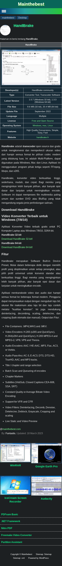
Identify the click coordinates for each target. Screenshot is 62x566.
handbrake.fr (43, 137)
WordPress (44, 558)
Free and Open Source (43, 121)
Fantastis (10, 433)
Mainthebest (31, 4)
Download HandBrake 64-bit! (17, 247)
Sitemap (47, 554)
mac (44, 125)
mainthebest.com (11, 429)
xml (23, 558)
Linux (50, 125)
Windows (37, 125)
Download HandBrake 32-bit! (17, 239)
